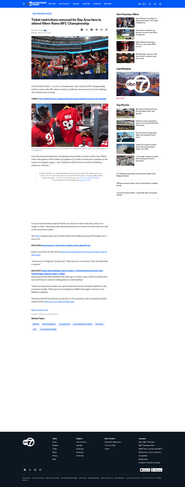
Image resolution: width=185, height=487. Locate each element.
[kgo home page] (28, 442)
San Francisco (64, 4)
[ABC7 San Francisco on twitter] (30, 470)
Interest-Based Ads (93, 478)
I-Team (106, 449)
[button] (24, 4)
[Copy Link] (106, 30)
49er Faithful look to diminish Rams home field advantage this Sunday (73, 98)
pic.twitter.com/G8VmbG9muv (89, 178)
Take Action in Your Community (150, 452)
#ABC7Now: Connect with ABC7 (150, 449)
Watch (54, 452)
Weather (55, 445)
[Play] (137, 84)
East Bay (76, 4)
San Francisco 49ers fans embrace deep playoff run (66, 245)
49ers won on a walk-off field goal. (59, 301)
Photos (54, 456)
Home (54, 442)
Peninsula (97, 4)
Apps (54, 459)
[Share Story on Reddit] (91, 30)
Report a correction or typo (39, 310)
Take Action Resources (112, 442)
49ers (37, 235)
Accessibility (143, 456)
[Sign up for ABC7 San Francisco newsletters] (40, 470)
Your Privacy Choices (38, 478)
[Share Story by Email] (101, 30)
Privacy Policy (27, 478)
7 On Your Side (109, 445)
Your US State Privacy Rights (69, 478)
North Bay (107, 4)
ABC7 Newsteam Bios (146, 445)
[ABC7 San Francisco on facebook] (25, 470)
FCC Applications (120, 478)
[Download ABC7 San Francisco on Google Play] (156, 470)
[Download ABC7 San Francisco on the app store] (145, 470)
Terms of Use (83, 478)
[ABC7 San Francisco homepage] (36, 4)
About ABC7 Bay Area (146, 442)
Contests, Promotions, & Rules (149, 462)
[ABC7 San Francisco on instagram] (35, 470)
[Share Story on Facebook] (82, 30)
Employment (143, 459)
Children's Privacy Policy (53, 478)
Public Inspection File (107, 478)
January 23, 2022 (84, 180)
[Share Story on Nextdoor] (96, 30)
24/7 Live (52, 4)
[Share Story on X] (87, 30)
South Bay (86, 4)
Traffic (54, 449)
